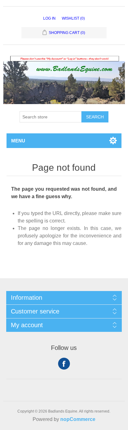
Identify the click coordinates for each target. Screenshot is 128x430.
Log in (49, 18)
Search (95, 116)
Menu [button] (18, 140)
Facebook (64, 364)
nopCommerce (77, 419)
